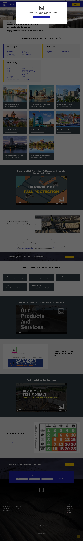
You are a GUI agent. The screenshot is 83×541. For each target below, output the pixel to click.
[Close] (65, 4)
